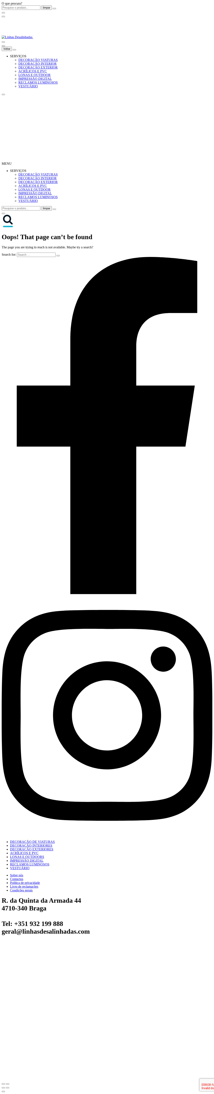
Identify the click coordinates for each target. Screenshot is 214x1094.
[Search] (3, 42)
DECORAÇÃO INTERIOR (37, 63)
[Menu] (3, 16)
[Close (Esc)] (3, 1084)
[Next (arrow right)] (7, 1087)
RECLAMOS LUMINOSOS (38, 82)
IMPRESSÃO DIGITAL (35, 78)
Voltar (6, 48)
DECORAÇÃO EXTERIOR (38, 67)
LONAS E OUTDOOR (34, 75)
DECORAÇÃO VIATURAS (38, 60)
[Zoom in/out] (7, 1084)
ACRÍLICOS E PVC (32, 71)
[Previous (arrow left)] (3, 1087)
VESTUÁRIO (28, 86)
